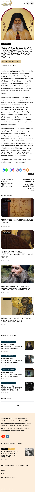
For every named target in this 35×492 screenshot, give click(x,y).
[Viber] (17, 168)
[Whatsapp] (6, 168)
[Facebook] (3, 168)
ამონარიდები (6, 43)
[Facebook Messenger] (10, 168)
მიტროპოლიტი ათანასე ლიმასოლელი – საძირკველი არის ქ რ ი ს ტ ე (16, 254)
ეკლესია (11, 448)
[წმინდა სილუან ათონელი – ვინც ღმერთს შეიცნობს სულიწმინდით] (17, 274)
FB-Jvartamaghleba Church (8, 477)
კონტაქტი (11, 489)
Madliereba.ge (5, 474)
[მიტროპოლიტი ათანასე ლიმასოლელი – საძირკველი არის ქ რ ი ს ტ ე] (17, 239)
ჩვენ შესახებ (4, 489)
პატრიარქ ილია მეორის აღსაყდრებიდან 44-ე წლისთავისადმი (7, 184)
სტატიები (5, 448)
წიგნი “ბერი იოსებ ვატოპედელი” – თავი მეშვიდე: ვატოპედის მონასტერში (11, 347)
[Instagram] (13, 168)
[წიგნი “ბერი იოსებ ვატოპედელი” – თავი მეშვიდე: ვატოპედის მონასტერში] (29, 345)
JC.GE (3, 470)
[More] (27, 168)
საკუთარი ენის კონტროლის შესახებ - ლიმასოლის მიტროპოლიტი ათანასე (28, 185)
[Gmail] (24, 168)
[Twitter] (20, 168)
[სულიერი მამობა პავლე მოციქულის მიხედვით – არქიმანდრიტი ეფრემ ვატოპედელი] (29, 452)
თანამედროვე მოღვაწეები (8, 341)
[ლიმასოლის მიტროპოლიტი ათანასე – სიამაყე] (17, 207)
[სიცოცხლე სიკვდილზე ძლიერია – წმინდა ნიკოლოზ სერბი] (17, 306)
